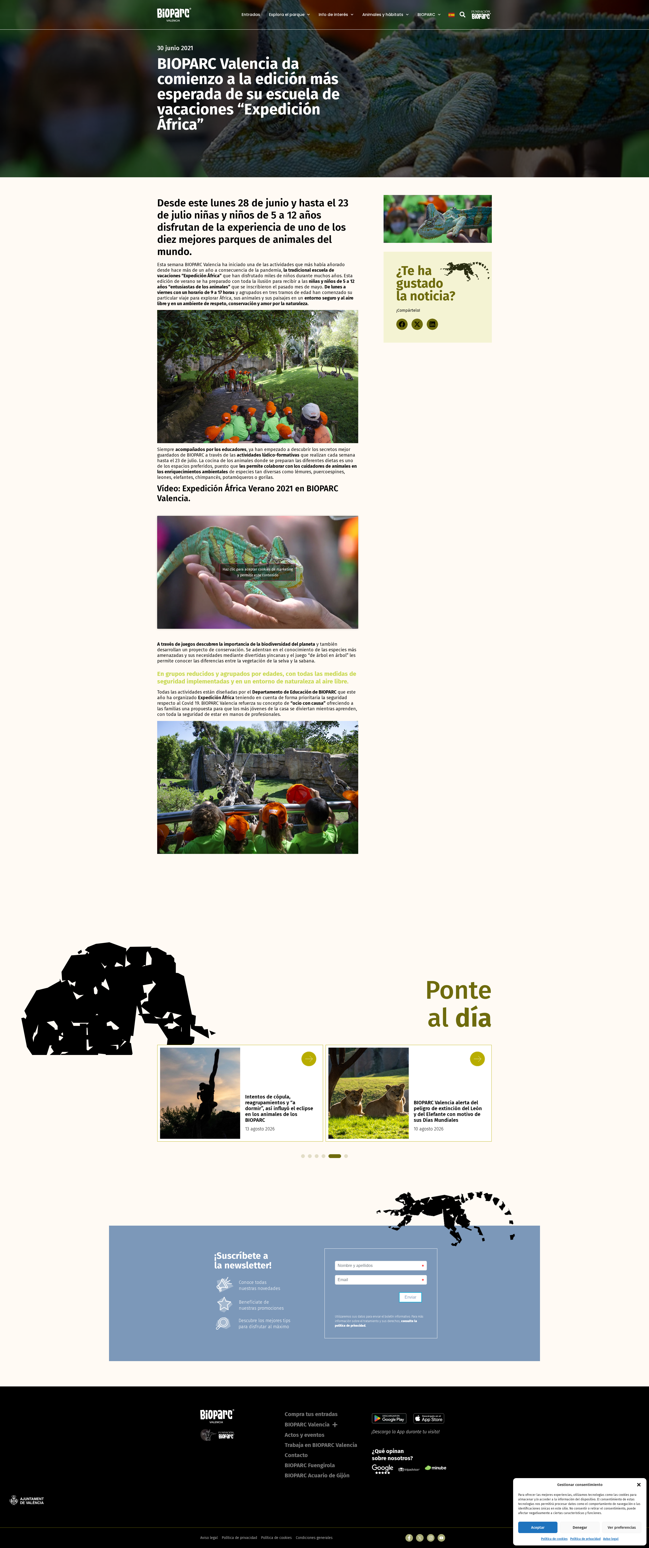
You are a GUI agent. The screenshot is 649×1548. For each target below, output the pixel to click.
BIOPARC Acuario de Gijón (317, 1475)
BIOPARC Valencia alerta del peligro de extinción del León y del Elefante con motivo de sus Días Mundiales (279, 1111)
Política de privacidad (585, 1539)
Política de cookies (554, 1539)
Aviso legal (611, 1539)
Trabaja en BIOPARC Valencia (321, 1445)
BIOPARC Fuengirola (310, 1465)
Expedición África (216, 697)
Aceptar (538, 1527)
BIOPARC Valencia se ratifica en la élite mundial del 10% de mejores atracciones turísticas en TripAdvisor (446, 1111)
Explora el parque (286, 14)
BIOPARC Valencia (307, 1424)
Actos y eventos (304, 1435)
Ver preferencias (622, 1527)
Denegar (580, 1527)
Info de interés (333, 14)
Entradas (251, 14)
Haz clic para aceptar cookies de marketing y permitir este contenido (258, 572)
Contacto (296, 1455)
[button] (638, 1484)
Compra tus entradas (311, 1414)
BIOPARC (426, 14)
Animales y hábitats (382, 14)
